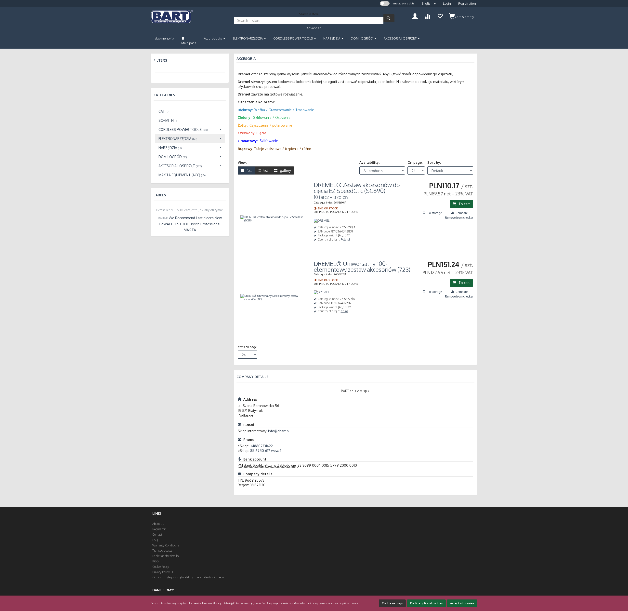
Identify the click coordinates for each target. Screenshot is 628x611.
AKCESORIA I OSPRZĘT (400, 38)
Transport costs (162, 550)
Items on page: (247, 347)
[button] (428, 3)
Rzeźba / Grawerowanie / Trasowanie (284, 110)
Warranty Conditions (165, 545)
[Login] (415, 15)
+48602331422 (261, 446)
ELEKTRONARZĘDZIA (248, 38)
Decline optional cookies (426, 603)
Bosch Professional (205, 224)
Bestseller (163, 210)
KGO (155, 561)
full (249, 170)
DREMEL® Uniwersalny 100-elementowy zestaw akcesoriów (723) (362, 266)
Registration (467, 3)
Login (447, 3)
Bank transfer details (165, 556)
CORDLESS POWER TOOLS (293, 38)
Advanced (314, 28)
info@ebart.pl (279, 431)
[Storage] (440, 15)
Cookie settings (392, 603)
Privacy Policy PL (163, 572)
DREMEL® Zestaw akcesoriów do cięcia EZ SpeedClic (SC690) (357, 187)
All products (213, 38)
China (344, 311)
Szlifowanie (269, 141)
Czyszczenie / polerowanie (270, 125)
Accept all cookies (462, 603)
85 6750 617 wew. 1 (265, 450)
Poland (345, 239)
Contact (157, 534)
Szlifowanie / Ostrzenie (271, 117)
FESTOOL (181, 224)
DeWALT (166, 224)
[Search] (388, 18)
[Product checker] (427, 15)
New (218, 218)
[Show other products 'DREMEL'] (321, 220)
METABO (177, 210)
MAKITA (190, 230)
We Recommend (182, 218)
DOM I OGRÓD (362, 38)
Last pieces (205, 218)
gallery (285, 170)
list (265, 170)
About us (158, 524)
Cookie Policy (160, 567)
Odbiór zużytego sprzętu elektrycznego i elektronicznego (188, 577)
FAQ (155, 540)
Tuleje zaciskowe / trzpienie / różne (282, 149)
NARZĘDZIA (332, 38)
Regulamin (159, 529)
